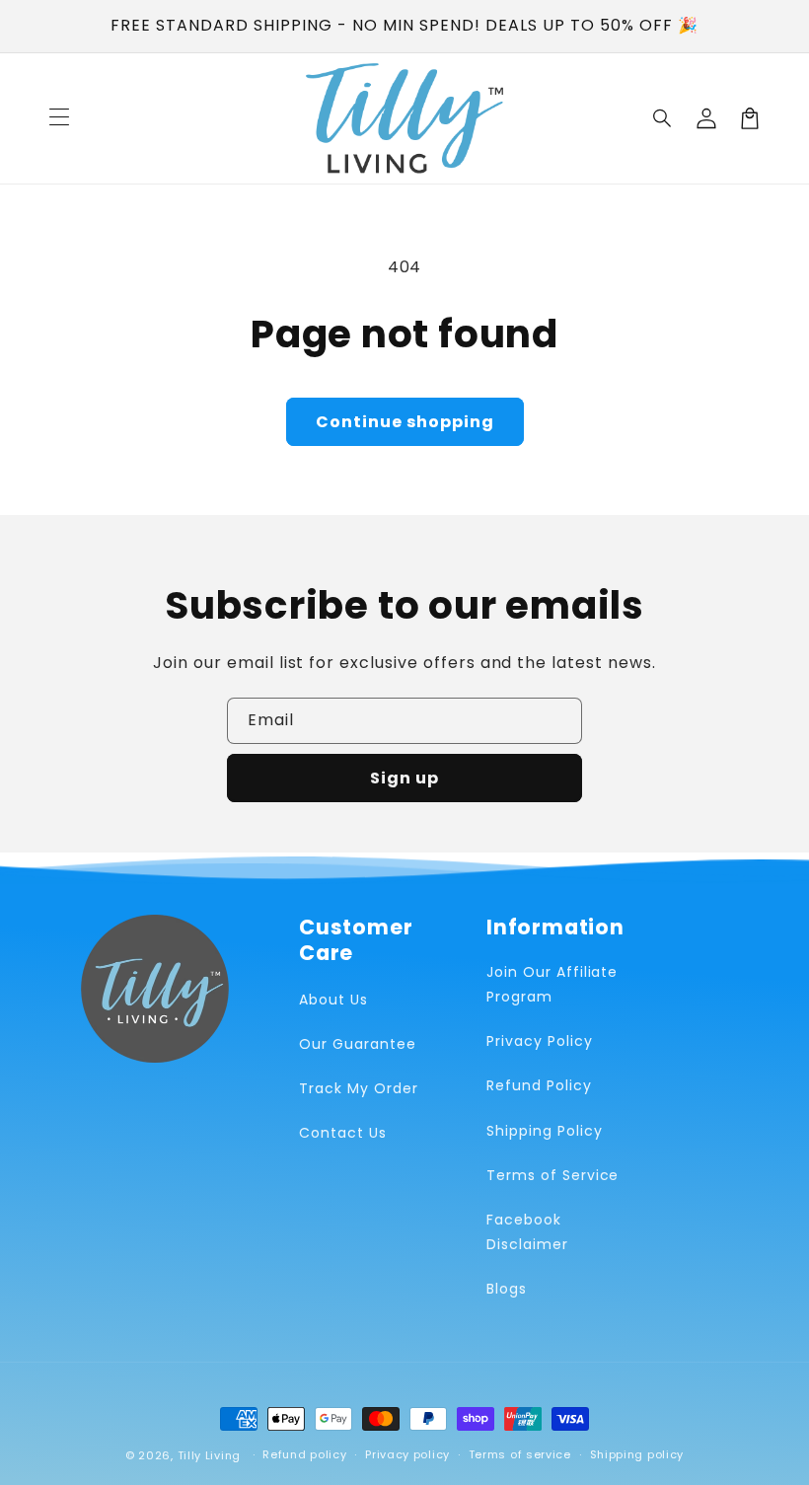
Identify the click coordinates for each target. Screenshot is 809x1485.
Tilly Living (209, 1455)
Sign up (404, 778)
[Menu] (59, 118)
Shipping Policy (544, 1131)
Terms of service (520, 1454)
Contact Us (343, 1133)
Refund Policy (538, 1085)
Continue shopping (405, 421)
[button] (663, 118)
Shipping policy (637, 1454)
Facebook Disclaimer (527, 1232)
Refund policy (304, 1454)
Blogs (506, 1289)
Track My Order (358, 1088)
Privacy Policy (539, 1041)
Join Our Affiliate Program (552, 984)
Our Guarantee (357, 1044)
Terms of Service (552, 1175)
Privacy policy (407, 1454)
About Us (333, 999)
